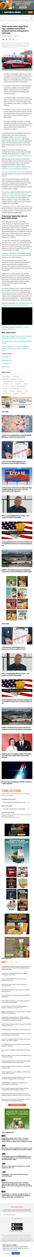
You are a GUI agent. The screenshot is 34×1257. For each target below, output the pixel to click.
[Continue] (31, 1215)
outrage (27, 45)
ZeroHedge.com (6, 357)
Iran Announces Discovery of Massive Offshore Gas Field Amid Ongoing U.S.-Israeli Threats (16, 1034)
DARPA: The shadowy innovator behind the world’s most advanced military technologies (17, 570)
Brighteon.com (6, 367)
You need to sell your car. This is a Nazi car (14, 172)
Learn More (6, 1253)
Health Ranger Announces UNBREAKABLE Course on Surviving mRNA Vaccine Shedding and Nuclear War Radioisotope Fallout (16, 1158)
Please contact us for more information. (11, 817)
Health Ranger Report (8, 1132)
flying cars (4, 45)
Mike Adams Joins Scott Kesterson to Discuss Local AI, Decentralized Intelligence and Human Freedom (17, 1148)
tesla (27, 46)
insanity (8, 45)
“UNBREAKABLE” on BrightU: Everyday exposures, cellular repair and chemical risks (15, 1083)
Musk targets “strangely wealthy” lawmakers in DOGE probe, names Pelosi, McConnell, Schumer (17, 755)
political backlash (5, 46)
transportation (5, 47)
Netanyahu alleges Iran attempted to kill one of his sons (16, 1029)
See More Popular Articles (17, 1105)
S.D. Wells (10, 513)
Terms (8, 1236)
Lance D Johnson (11, 433)
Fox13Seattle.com (7, 363)
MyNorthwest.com (7, 360)
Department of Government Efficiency (12, 379)
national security (21, 45)
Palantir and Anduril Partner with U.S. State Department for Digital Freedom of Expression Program (16, 1061)
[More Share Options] (17, 39)
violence (15, 47)
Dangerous (14, 42)
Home (3, 23)
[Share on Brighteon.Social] (3, 39)
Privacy (4, 1236)
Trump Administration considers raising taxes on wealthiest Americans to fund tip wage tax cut (17, 543)
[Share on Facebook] (10, 39)
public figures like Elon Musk (10, 292)
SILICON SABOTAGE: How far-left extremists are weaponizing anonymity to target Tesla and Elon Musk (16, 348)
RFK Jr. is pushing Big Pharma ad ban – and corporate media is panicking (15, 516)
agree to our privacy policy (10, 1250)
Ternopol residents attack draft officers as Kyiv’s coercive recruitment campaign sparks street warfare (16, 1078)
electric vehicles (19, 44)
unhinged (10, 47)
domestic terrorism (10, 44)
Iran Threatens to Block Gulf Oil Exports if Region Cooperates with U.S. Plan (14, 974)
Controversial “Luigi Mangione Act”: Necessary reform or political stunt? (14, 462)
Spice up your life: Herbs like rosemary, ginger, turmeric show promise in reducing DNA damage (16, 1099)
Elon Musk (25, 44)
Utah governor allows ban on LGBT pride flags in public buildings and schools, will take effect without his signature (17, 489)
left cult (12, 45)
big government (7, 42)
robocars (24, 46)
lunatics (16, 45)
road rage (19, 46)
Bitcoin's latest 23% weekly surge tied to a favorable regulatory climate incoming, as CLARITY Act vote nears (16, 1094)
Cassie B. (10, 459)
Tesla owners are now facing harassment (13, 255)
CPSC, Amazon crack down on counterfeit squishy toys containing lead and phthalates (16, 1001)
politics (11, 46)
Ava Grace (10, 36)
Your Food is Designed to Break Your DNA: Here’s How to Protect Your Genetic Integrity (16, 1039)
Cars (7, 23)
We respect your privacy (17, 1218)
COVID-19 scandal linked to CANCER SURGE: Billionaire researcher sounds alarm (17, 436)
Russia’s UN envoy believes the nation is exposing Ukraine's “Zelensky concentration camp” (14, 1006)
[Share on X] (14, 39)
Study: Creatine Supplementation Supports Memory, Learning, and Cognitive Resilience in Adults (15, 1089)
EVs (29, 44)
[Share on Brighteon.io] (7, 39)
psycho (15, 46)
